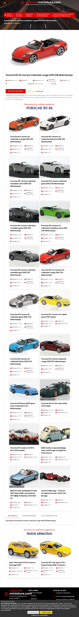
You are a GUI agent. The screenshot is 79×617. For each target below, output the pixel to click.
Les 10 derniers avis (49, 516)
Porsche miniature (19, 15)
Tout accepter (46, 612)
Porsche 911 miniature (29, 15)
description (12, 515)
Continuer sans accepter (8, 601)
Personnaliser (33, 612)
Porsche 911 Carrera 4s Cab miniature (42, 15)
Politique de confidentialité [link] (40, 615)
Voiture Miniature (10, 15)
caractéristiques (29, 516)
